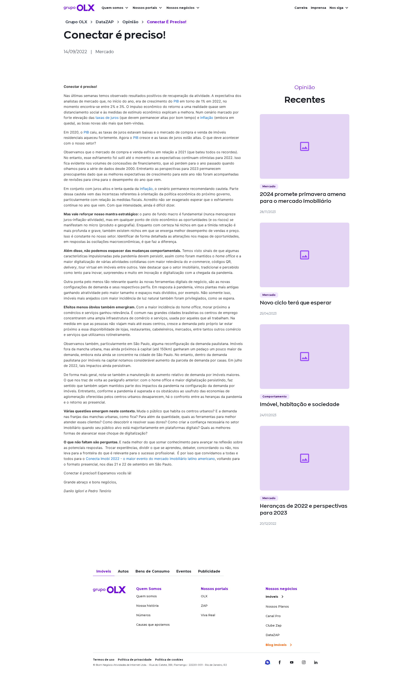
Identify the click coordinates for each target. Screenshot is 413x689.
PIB (176, 101)
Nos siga (336, 8)
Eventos (183, 571)
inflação (206, 117)
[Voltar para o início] (79, 8)
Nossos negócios (180, 8)
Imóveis (103, 571)
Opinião (130, 22)
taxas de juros (107, 117)
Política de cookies (169, 659)
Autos (123, 571)
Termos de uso (103, 659)
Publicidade (209, 571)
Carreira (300, 8)
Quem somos (112, 8)
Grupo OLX (76, 22)
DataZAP (105, 22)
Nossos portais (145, 8)
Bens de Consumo (153, 571)
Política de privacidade (135, 659)
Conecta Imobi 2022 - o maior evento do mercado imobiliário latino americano (150, 458)
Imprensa (318, 8)
